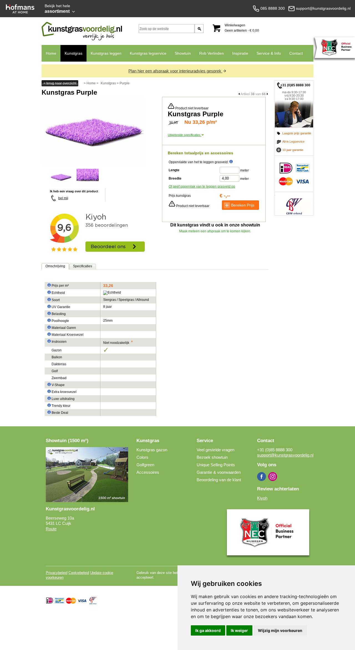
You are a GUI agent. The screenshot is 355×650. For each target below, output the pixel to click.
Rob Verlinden (211, 53)
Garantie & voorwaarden (219, 472)
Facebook (261, 476)
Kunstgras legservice (148, 53)
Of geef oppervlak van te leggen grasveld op (202, 186)
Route (51, 528)
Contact (296, 53)
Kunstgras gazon (151, 449)
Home (51, 53)
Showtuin (183, 53)
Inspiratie (240, 53)
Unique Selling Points (216, 464)
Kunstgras (73, 53)
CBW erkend (294, 203)
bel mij (63, 198)
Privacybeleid (56, 573)
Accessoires (147, 472)
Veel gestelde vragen (215, 449)
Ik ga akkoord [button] (208, 630)
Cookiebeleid (79, 573)
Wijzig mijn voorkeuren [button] (280, 630)
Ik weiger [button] (239, 630)
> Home (90, 83)
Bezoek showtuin (212, 457)
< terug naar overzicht (60, 83)
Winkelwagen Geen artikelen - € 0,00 (242, 27)
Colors (142, 457)
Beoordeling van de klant (219, 479)
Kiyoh (262, 498)
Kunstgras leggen (106, 53)
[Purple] (93, 165)
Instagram (272, 476)
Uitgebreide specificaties (184, 135)
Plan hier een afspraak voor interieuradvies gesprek (175, 71)
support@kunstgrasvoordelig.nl (285, 455)
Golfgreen (145, 464)
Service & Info (269, 53)
